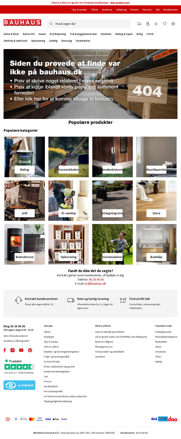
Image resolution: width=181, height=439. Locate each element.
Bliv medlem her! (120, 2)
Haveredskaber (69, 169)
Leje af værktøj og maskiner (110, 331)
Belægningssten (112, 213)
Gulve (156, 213)
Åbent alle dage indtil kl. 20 (39, 304)
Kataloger (49, 336)
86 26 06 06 (96, 279)
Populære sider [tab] (163, 325)
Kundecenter (170, 9)
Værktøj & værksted (15, 40)
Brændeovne (25, 257)
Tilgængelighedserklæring (58, 401)
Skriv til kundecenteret (16, 335)
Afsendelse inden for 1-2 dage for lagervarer (95, 306)
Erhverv (134, 9)
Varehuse (107, 9)
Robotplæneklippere (166, 336)
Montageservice (104, 346)
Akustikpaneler (156, 169)
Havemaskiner (112, 257)
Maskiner (106, 34)
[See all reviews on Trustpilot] (19, 364)
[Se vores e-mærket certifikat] (19, 385)
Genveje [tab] (48, 325)
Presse (47, 381)
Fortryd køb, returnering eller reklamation (144, 306)
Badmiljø (156, 257)
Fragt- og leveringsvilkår (57, 356)
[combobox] (89, 23)
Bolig (140, 34)
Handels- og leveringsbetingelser (61, 351)
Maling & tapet (124, 34)
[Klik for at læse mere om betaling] (43, 419)
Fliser (158, 356)
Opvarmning (38, 40)
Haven (42, 34)
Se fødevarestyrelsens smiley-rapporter (65, 396)
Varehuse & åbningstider (17, 340)
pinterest (30, 350)
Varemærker (83, 40)
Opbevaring (69, 257)
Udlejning (121, 9)
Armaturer (160, 351)
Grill (24, 213)
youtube (21, 350)
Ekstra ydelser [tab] (103, 325)
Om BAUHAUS (51, 386)
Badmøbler (161, 341)
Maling (24, 169)
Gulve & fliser (11, 34)
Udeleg (53, 40)
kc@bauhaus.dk (95, 283)
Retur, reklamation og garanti (59, 366)
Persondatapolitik (53, 391)
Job (158, 9)
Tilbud (94, 9)
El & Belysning (58, 34)
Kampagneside (163, 331)
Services (147, 9)
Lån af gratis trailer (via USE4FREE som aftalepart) (121, 336)
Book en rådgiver (104, 341)
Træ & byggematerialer (83, 34)
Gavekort (100, 356)
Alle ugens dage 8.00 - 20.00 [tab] (18, 327)
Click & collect (51, 346)
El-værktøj (69, 213)
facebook (5, 350)
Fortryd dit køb (52, 361)
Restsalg (67, 40)
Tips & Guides (79, 9)
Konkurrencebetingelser (57, 371)
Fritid (150, 34)
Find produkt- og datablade (109, 351)
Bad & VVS (29, 34)
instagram (12, 350)
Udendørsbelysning (112, 169)
